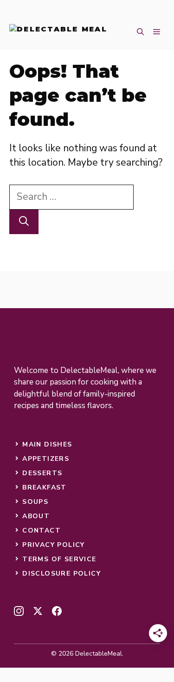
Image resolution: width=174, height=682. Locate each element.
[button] (140, 32)
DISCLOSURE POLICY (61, 573)
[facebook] (57, 611)
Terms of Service (59, 559)
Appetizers (45, 458)
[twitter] (38, 611)
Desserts (42, 473)
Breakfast (44, 487)
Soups (35, 501)
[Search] (24, 222)
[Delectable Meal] (58, 32)
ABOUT (36, 516)
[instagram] (19, 611)
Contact (41, 530)
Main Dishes (47, 444)
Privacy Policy (53, 544)
